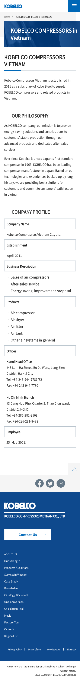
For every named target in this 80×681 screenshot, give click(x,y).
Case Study (11, 581)
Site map (71, 649)
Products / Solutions (16, 567)
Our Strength (12, 561)
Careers (9, 629)
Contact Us (28, 534)
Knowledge (11, 588)
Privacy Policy (15, 649)
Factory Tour (12, 622)
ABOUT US (10, 554)
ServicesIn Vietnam (15, 574)
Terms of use (34, 649)
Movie (7, 615)
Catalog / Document (16, 595)
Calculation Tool (13, 608)
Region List (11, 636)
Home (7, 16)
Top (74, 465)
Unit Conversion (13, 602)
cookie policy (53, 649)
